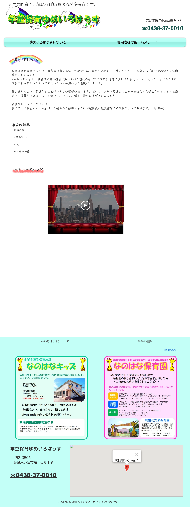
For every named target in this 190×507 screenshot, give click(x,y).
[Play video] (85, 205)
